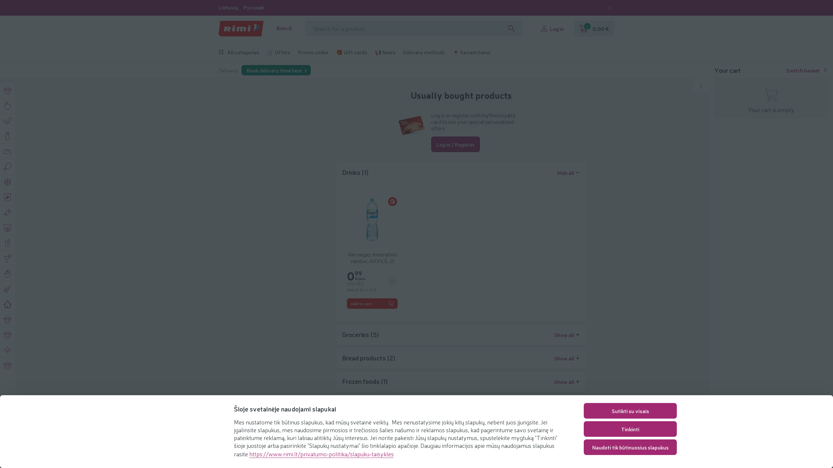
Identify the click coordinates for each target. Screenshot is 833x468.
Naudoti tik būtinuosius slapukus (630, 447)
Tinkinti (630, 429)
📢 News (385, 52)
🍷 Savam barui (471, 52)
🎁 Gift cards (351, 52)
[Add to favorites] (392, 281)
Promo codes (313, 52)
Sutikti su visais (630, 410)
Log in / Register (455, 144)
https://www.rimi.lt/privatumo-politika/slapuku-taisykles (321, 454)
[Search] (511, 28)
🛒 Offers (278, 52)
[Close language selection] (610, 8)
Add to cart (361, 303)
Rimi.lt (284, 28)
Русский (253, 7)
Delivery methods (424, 52)
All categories (243, 52)
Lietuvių (228, 7)
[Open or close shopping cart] (701, 85)
